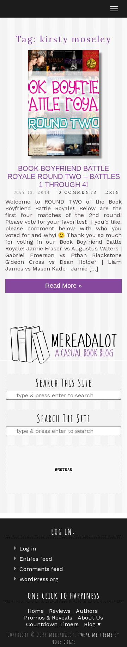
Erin (112, 192)
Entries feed (35, 558)
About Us (90, 617)
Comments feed (41, 569)
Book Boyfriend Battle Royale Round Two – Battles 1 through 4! (63, 176)
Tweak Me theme (95, 634)
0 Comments (78, 192)
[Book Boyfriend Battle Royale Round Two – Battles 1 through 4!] (63, 103)
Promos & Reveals (48, 617)
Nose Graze (63, 641)
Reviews (60, 611)
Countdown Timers (52, 624)
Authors (87, 611)
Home (36, 611)
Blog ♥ (92, 624)
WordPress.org (39, 579)
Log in (27, 548)
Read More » (63, 285)
